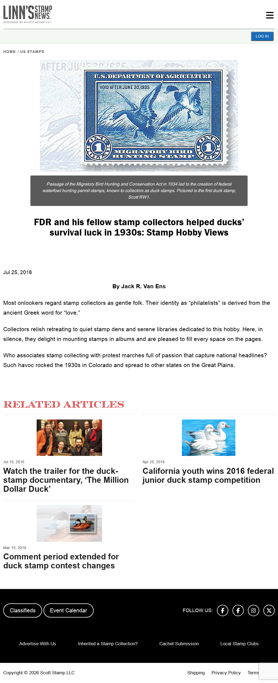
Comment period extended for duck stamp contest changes (61, 561)
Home (9, 51)
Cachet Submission (179, 643)
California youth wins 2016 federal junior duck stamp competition (208, 475)
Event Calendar (68, 610)
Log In (262, 36)
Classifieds (23, 610)
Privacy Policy (226, 672)
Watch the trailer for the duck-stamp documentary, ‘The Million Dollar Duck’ (66, 479)
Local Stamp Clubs (239, 643)
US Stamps (32, 51)
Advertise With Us (37, 643)
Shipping (196, 672)
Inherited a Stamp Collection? (108, 643)
